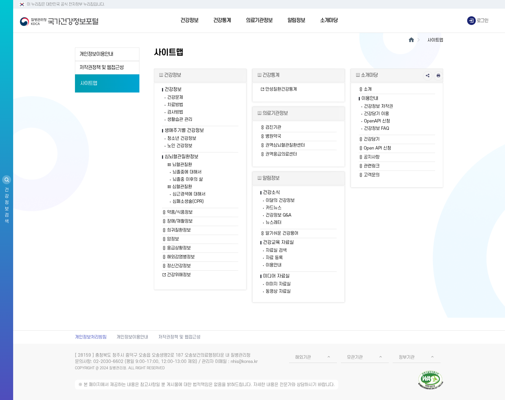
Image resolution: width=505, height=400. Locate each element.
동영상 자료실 (278, 291)
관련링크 (372, 166)
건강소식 (271, 192)
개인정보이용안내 (96, 54)
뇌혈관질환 (182, 164)
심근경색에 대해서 (189, 194)
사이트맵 (88, 83)
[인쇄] (438, 76)
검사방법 (175, 112)
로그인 (482, 20)
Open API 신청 (377, 148)
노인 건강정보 (179, 145)
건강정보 (189, 20)
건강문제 (175, 97)
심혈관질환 (182, 186)
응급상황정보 (179, 248)
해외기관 (303, 357)
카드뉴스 (273, 208)
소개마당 (329, 20)
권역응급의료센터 (281, 154)
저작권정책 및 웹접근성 (101, 67)
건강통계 (222, 20)
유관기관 (355, 357)
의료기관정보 (259, 20)
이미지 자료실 (278, 284)
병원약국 (273, 136)
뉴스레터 (273, 222)
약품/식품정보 (180, 212)
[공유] (427, 76)
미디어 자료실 (276, 276)
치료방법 (175, 104)
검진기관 (273, 127)
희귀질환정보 (179, 230)
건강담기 (372, 139)
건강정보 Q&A (278, 215)
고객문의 (372, 175)
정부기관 (407, 357)
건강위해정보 (179, 275)
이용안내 (273, 265)
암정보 (173, 239)
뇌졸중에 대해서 (187, 172)
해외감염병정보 (181, 257)
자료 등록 (274, 257)
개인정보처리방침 (91, 337)
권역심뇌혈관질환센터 (285, 145)
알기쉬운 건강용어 (281, 233)
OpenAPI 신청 (377, 121)
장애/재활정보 (180, 221)
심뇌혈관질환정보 (181, 156)
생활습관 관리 (179, 119)
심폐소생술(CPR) (188, 201)
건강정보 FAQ (376, 128)
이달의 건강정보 (280, 200)
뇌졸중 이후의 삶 (188, 179)
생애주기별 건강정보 (184, 130)
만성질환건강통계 (281, 89)
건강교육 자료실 (278, 242)
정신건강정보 (179, 266)
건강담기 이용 (376, 113)
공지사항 (372, 157)
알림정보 (296, 20)
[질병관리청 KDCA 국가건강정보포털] (59, 21)
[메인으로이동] (411, 40)
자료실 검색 (276, 250)
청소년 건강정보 (181, 138)
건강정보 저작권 (378, 106)
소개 (368, 89)
